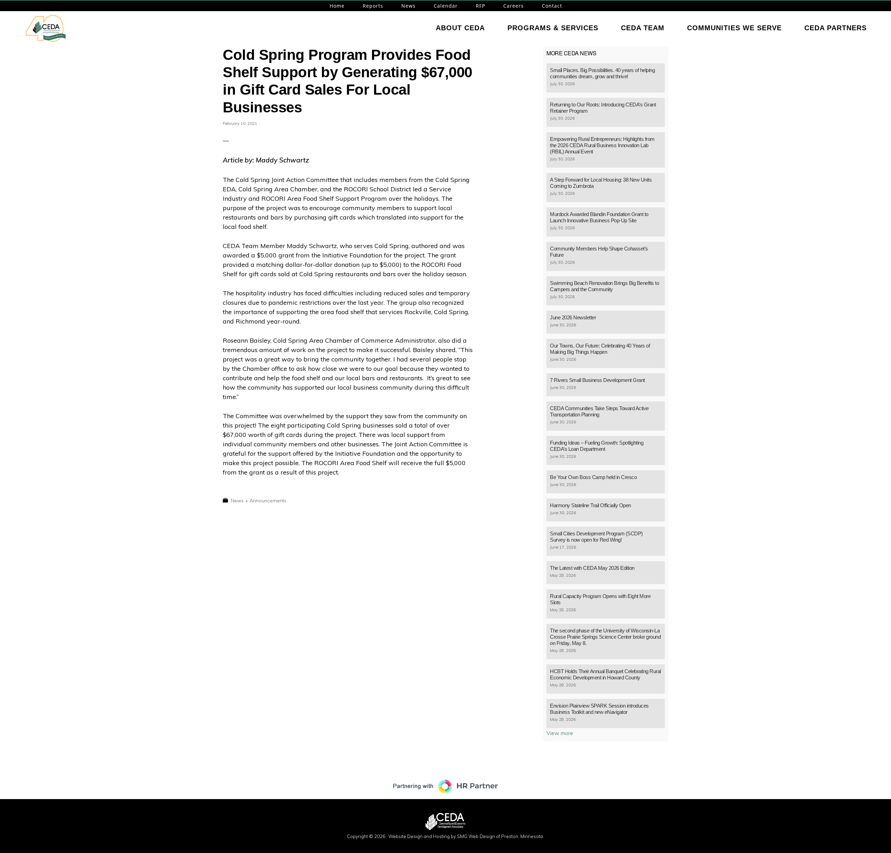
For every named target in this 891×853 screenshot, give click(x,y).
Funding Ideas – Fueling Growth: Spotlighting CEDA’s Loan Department (596, 446)
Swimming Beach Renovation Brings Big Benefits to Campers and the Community (604, 286)
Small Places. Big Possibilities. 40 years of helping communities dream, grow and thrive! (602, 73)
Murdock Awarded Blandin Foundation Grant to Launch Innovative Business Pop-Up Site (599, 217)
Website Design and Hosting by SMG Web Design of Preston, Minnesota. (466, 836)
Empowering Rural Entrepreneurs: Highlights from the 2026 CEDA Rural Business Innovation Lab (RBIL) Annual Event (602, 145)
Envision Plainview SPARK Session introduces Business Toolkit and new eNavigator (599, 709)
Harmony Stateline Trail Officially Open (590, 505)
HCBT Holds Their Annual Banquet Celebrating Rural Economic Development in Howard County (605, 674)
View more (559, 733)
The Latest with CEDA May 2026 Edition (592, 568)
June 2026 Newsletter (573, 317)
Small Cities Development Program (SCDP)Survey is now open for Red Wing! (596, 537)
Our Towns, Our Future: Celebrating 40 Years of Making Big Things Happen (600, 349)
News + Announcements (258, 500)
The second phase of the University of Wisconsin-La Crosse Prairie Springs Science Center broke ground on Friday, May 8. (605, 637)
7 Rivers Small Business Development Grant (597, 380)
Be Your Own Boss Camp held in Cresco (593, 477)
